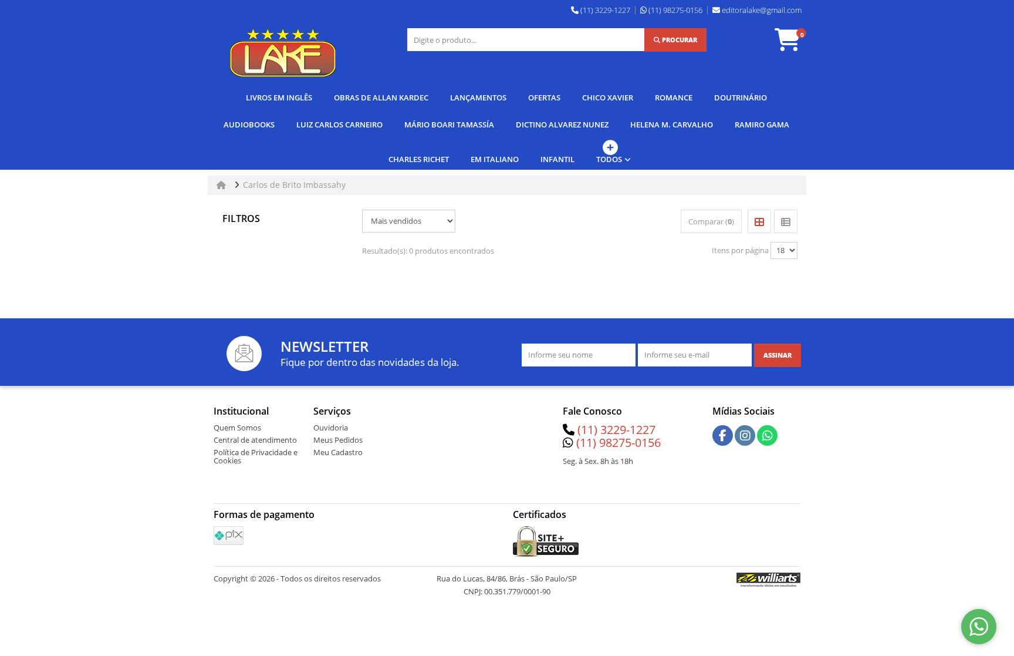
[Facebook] (722, 435)
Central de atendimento (255, 440)
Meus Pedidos (338, 440)
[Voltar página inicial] (222, 184)
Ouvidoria (330, 427)
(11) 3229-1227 (616, 430)
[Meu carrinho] (793, 45)
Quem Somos (237, 427)
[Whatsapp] (767, 435)
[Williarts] (768, 579)
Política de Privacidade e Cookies (256, 456)
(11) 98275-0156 (618, 442)
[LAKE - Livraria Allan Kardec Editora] (283, 52)
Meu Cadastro (338, 452)
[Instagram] (745, 435)
